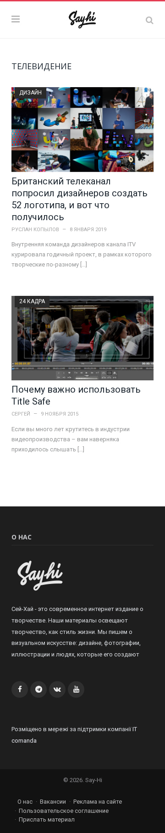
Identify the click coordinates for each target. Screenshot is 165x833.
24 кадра (32, 301)
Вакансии (53, 801)
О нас (25, 801)
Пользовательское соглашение (64, 810)
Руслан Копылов (35, 230)
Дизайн (30, 92)
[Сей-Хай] (83, 18)
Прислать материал (47, 819)
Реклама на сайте (97, 801)
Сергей (20, 414)
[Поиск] (150, 20)
